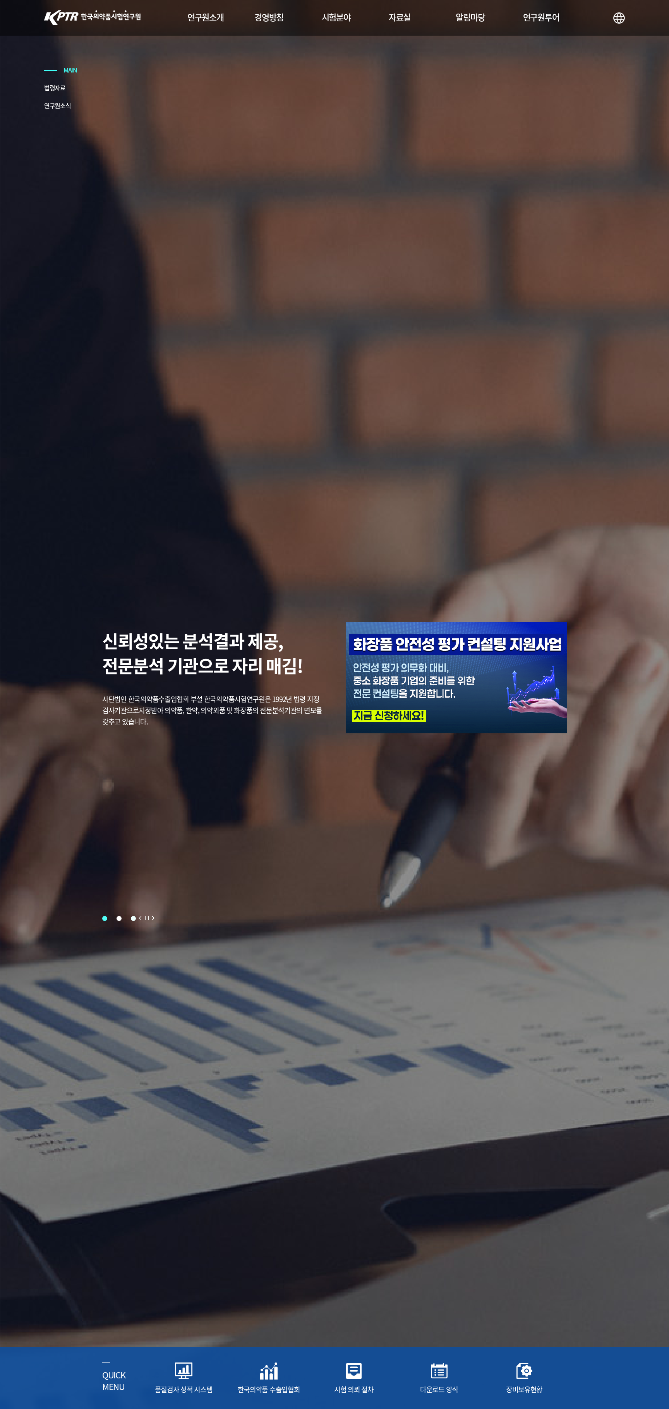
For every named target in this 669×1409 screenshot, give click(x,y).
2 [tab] (119, 918)
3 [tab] (133, 918)
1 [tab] (104, 918)
